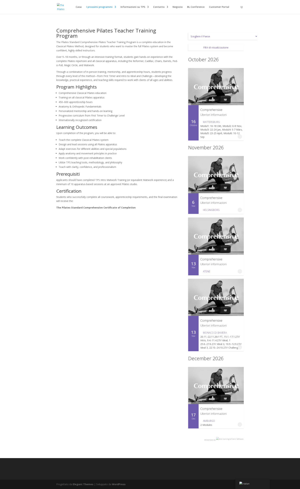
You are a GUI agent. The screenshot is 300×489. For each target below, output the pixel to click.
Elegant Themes (83, 484)
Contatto (159, 7)
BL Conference (196, 7)
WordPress (119, 484)
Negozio (178, 7)
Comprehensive (211, 110)
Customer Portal (219, 7)
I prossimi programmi (99, 7)
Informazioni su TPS (132, 7)
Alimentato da (210, 440)
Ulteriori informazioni (213, 115)
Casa (79, 7)
